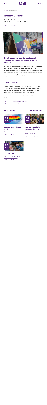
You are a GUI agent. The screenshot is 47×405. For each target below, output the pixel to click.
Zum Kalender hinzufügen (11, 25)
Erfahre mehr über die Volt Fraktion (14, 103)
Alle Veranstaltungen (36, 110)
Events (5, 10)
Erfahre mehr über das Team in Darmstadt (16, 101)
